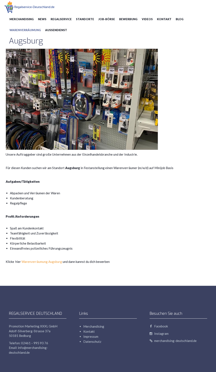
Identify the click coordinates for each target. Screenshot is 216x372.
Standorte (85, 19)
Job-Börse (106, 19)
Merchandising (21, 19)
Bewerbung (128, 19)
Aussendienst (56, 30)
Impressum (90, 336)
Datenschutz (92, 341)
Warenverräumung (25, 30)
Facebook (161, 326)
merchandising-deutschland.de (175, 341)
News (42, 19)
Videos (147, 19)
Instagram (161, 333)
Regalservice (61, 19)
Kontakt (164, 19)
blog (180, 19)
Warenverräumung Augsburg (42, 261)
